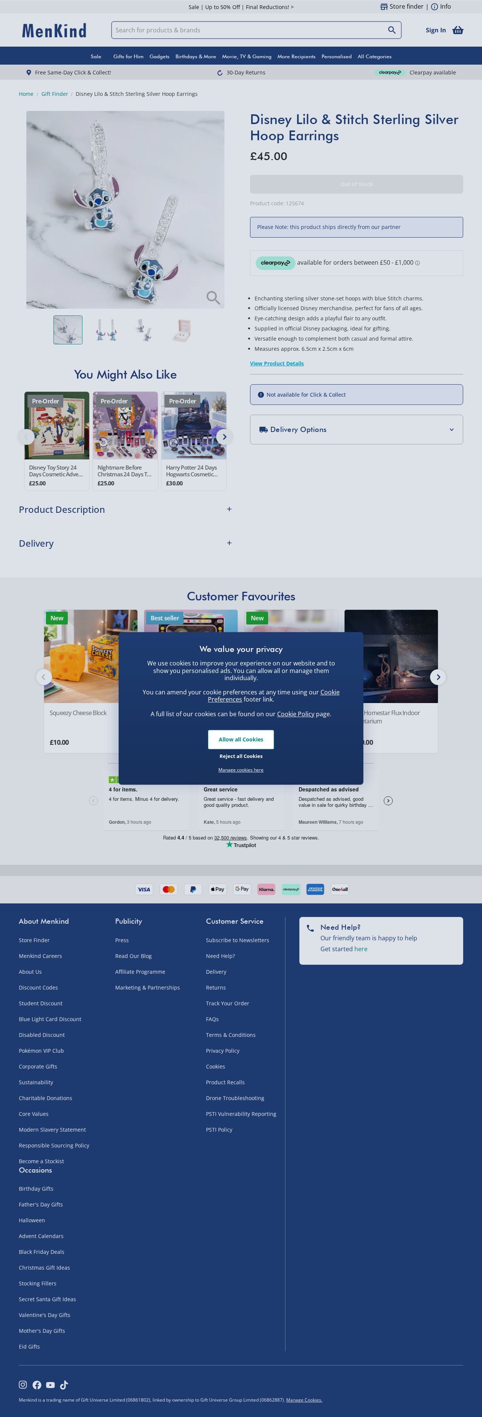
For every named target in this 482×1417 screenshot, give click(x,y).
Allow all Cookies (241, 739)
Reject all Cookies (241, 756)
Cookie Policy (295, 714)
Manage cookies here (241, 770)
